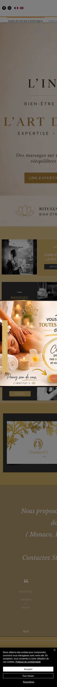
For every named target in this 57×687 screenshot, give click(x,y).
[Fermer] (52, 651)
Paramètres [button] (28, 681)
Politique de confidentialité (28, 661)
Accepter (28, 669)
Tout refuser (28, 675)
